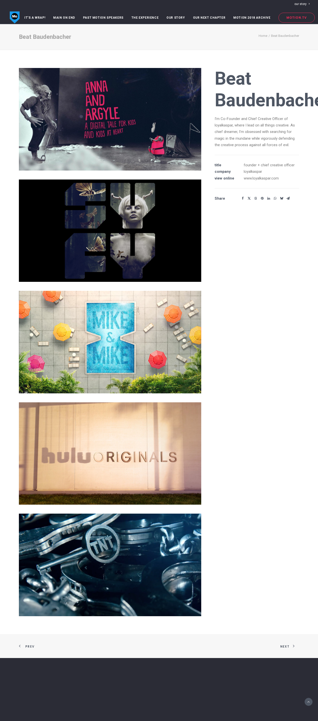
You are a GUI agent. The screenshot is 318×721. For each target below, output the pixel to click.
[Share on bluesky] (281, 198)
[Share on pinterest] (262, 198)
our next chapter (209, 17)
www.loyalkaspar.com (261, 178)
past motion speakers (103, 17)
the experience (145, 17)
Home (263, 36)
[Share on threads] (256, 198)
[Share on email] (288, 198)
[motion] (14, 17)
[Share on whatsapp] (275, 198)
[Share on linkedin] (269, 198)
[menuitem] (302, 4)
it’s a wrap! (34, 17)
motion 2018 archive (251, 17)
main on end (64, 17)
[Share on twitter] (249, 198)
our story (300, 4)
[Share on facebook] (243, 198)
